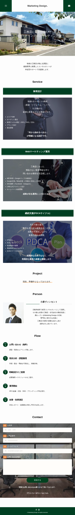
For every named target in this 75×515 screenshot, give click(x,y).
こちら (46, 493)
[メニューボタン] (6, 6)
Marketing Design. (37, 6)
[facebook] (36, 510)
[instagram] (39, 510)
